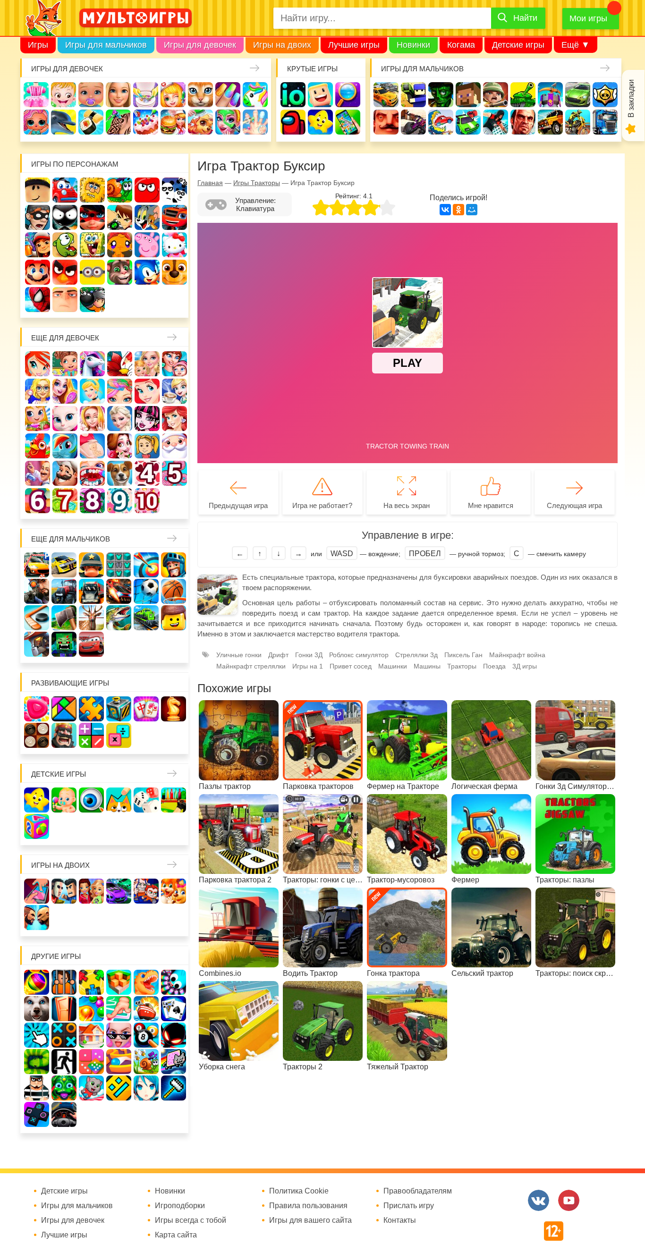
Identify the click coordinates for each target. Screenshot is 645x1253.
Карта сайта (176, 1235)
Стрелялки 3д (416, 655)
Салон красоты (227, 122)
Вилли (64, 190)
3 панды (174, 190)
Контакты (399, 1220)
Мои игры (588, 18)
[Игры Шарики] (91, 1008)
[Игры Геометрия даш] (118, 1088)
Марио (37, 272)
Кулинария (90, 122)
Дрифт (278, 655)
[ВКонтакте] (445, 209)
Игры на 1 (307, 666)
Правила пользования (308, 1206)
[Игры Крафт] (118, 564)
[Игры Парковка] (36, 564)
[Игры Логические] (63, 708)
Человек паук (37, 299)
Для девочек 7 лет (64, 500)
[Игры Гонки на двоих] (118, 891)
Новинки (413, 45)
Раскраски (119, 363)
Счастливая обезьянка (119, 244)
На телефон (347, 122)
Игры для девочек (200, 45)
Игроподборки (180, 1206)
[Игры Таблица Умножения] (118, 735)
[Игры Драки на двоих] (36, 917)
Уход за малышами (90, 94)
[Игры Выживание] (63, 617)
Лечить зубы (92, 473)
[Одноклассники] (458, 209)
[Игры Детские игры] (36, 800)
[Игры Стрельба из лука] (146, 564)
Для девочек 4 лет (147, 473)
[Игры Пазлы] (91, 708)
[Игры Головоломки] (118, 708)
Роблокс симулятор (359, 655)
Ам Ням (64, 244)
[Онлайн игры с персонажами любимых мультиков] (135, 17)
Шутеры (413, 122)
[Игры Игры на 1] (118, 1008)
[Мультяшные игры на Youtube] (568, 1200)
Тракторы (461, 666)
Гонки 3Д (308, 655)
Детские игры (518, 45)
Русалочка (147, 391)
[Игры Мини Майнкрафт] (173, 1088)
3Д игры (524, 666)
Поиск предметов (347, 94)
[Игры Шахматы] (173, 708)
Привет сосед (386, 122)
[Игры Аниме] (146, 1088)
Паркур (495, 122)
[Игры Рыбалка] (118, 617)
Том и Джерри (147, 217)
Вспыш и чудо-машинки (174, 217)
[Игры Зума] (63, 1088)
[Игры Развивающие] (36, 826)
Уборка (145, 94)
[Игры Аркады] (173, 1061)
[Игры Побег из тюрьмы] (36, 1088)
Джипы (550, 122)
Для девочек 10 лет (147, 500)
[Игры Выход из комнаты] (63, 1061)
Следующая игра (574, 505)
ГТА (522, 122)
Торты (145, 122)
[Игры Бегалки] (91, 1088)
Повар (64, 473)
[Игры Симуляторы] (63, 1114)
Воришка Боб (37, 217)
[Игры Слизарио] (173, 982)
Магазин (37, 418)
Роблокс (37, 190)
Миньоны (92, 272)
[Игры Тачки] (91, 644)
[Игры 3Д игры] (118, 982)
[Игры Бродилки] (146, 1061)
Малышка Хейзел (63, 94)
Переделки (37, 473)
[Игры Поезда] (146, 617)
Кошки (200, 94)
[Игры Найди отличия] (91, 800)
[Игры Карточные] (173, 1008)
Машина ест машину (440, 122)
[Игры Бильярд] (146, 1035)
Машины (577, 94)
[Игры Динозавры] (146, 982)
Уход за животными (200, 122)
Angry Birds (64, 272)
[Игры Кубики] (146, 800)
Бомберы (92, 299)
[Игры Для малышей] (63, 800)
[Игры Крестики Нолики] (63, 1035)
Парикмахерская (119, 391)
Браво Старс (605, 94)
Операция (255, 122)
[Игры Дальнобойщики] (91, 591)
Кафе (174, 391)
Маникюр (227, 94)
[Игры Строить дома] (91, 1035)
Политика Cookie (299, 1191)
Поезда (494, 666)
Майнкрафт (468, 94)
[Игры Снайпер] (36, 591)
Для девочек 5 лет (174, 473)
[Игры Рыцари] (173, 564)
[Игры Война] (91, 564)
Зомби (440, 94)
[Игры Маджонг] (146, 708)
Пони (64, 445)
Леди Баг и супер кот (92, 217)
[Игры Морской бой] (146, 1008)
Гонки (386, 94)
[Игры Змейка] (36, 1061)
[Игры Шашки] (36, 735)
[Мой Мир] (471, 209)
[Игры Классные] (118, 1035)
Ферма (37, 445)
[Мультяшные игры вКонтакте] (538, 1200)
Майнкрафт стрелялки (251, 666)
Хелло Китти (174, 244)
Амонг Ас (293, 122)
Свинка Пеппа (147, 244)
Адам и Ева (92, 190)
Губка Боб (92, 244)
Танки (522, 94)
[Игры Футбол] (146, 591)
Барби (118, 94)
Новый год (174, 445)
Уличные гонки (239, 655)
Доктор (173, 94)
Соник (147, 272)
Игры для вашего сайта (310, 1220)
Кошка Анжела (64, 418)
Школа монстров (147, 418)
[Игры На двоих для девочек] (91, 891)
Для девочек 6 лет (37, 500)
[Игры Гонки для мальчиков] (63, 564)
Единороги (255, 94)
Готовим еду (173, 122)
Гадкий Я (64, 299)
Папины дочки (147, 445)
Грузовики (605, 122)
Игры (38, 45)
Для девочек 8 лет (92, 500)
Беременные (92, 445)
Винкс (37, 363)
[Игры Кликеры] (36, 1035)
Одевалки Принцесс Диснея (119, 445)
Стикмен (64, 217)
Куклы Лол (36, 122)
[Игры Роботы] (36, 644)
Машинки (468, 122)
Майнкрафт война (517, 655)
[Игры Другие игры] (36, 1114)
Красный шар (147, 190)
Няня (147, 363)
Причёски (64, 391)
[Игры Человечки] (173, 1035)
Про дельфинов (63, 122)
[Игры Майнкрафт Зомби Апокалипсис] (63, 644)
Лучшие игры (354, 45)
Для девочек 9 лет (119, 500)
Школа (64, 363)
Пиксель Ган (463, 655)
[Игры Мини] (91, 1061)
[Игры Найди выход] (63, 1008)
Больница (37, 391)
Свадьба (92, 418)
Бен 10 (119, 217)
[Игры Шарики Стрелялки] (36, 982)
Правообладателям (417, 1191)
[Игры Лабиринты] (118, 1061)
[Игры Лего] (173, 617)
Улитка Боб (119, 190)
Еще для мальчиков (70, 539)
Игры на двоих (282, 45)
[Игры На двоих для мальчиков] (63, 891)
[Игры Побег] (63, 982)
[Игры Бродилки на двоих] (173, 891)
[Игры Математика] (91, 735)
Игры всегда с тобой (190, 1220)
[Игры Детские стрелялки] (173, 800)
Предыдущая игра (238, 505)
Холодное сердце (119, 418)
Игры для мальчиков (106, 45)
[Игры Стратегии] (63, 735)
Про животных (119, 473)
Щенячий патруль (174, 272)
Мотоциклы (577, 122)
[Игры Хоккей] (36, 617)
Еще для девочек (65, 338)
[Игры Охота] (91, 617)
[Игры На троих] (91, 982)
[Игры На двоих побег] (146, 891)
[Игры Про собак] (36, 1008)
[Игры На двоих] (36, 891)
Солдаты (495, 94)
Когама (461, 45)
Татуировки (118, 122)
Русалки (174, 418)
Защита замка (550, 94)
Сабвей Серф (37, 244)
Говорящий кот (119, 272)
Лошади (92, 363)
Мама (174, 363)
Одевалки (36, 94)
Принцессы (92, 391)
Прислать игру (408, 1206)
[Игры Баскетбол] (173, 591)
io (293, 94)
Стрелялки (413, 94)
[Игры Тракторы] (63, 591)
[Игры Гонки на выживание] (118, 591)
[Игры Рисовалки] (118, 800)
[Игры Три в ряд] (36, 708)
